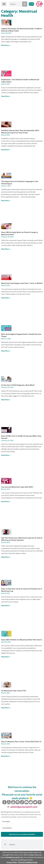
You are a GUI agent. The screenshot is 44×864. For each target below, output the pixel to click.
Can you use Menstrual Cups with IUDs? (17, 487)
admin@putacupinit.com (23, 806)
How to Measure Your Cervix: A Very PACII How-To (21, 741)
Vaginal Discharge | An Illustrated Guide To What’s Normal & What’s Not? (21, 29)
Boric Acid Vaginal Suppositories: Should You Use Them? (21, 335)
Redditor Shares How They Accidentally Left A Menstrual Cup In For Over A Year (20, 131)
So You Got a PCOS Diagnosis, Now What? (18, 385)
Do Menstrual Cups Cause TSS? (13, 690)
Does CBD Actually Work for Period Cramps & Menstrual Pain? (19, 233)
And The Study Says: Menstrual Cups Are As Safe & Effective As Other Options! (21, 539)
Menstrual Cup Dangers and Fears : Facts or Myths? (22, 283)
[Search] (24, 4)
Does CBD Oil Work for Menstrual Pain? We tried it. (22, 639)
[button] (4, 4)
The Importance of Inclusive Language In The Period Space (19, 182)
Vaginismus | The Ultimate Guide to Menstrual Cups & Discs (20, 80)
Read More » (5, 45)
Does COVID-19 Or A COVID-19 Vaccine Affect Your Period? (21, 437)
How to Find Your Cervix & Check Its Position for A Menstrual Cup (21, 590)
